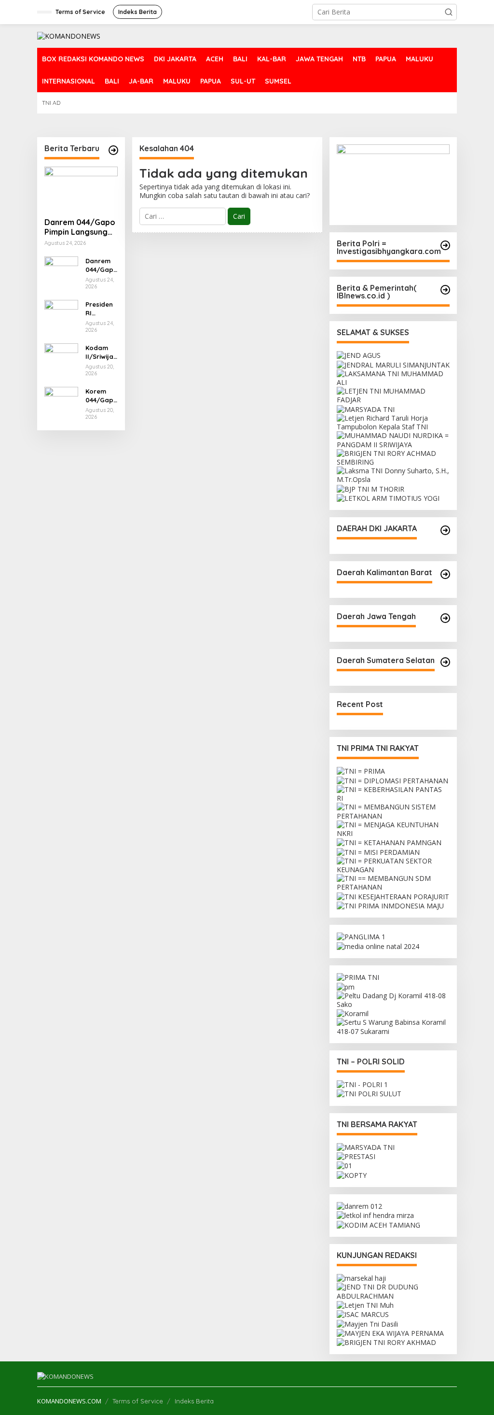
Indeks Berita (194, 1401)
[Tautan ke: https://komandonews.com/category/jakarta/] (445, 530)
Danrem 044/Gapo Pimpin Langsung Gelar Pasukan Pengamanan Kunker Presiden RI (79, 227)
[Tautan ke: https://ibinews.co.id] (113, 150)
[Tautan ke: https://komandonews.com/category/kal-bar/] (445, 574)
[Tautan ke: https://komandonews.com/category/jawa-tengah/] (445, 618)
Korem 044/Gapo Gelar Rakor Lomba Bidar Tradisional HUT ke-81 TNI (100, 395)
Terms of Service (137, 1401)
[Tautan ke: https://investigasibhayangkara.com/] (445, 245)
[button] (448, 12)
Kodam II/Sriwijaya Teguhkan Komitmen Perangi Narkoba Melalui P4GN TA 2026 (101, 352)
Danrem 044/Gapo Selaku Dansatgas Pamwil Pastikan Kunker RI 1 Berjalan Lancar (101, 265)
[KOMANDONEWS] (68, 35)
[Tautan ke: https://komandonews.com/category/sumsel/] (445, 662)
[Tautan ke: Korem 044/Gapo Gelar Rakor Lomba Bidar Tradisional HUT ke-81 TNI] (61, 402)
